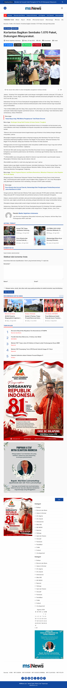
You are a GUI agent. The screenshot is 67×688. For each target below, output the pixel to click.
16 (45, 618)
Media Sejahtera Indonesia (28, 213)
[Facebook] (22, 678)
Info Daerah (50, 15)
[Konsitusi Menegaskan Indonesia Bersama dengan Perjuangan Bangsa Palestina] (53, 305)
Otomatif (38, 539)
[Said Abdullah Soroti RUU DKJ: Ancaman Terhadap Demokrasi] (33, 305)
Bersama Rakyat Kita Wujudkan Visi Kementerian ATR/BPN (29, 330)
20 (41, 621)
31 (35, 625)
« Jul (36, 627)
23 (46, 621)
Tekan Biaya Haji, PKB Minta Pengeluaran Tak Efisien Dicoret (25, 118)
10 (35, 618)
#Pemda (57, 19)
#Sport (23, 19)
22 (44, 621)
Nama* (6, 281)
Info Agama (42, 15)
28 (42, 623)
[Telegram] (41, 678)
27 (41, 623)
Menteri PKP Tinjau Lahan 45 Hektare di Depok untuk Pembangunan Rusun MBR (35, 343)
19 (39, 621)
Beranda (6, 672)
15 (44, 618)
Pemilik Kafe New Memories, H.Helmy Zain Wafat (26, 337)
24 (35, 623)
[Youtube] (32, 678)
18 (37, 621)
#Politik (29, 19)
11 (37, 618)
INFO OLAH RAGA (50, 672)
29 (44, 623)
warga (23, 150)
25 (37, 623)
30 (46, 623)
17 (35, 621)
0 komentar (47, 40)
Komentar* (7, 264)
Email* (36, 281)
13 (40, 618)
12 (38, 618)
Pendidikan (39, 544)
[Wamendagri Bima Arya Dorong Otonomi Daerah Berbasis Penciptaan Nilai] (39, 240)
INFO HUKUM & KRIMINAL (38, 672)
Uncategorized (9, 313)
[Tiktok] (38, 678)
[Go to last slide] (60, 296)
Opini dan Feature (41, 536)
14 (42, 618)
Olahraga (38, 533)
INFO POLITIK (60, 672)
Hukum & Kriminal (32, 15)
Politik (33, 313)
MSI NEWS (15, 28)
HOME (11, 672)
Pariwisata (39, 541)
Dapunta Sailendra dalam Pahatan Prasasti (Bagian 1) (27, 355)
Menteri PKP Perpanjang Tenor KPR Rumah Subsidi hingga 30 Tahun (32, 349)
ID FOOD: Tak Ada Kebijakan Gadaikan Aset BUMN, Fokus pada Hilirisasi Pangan (36, 2)
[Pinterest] (44, 678)
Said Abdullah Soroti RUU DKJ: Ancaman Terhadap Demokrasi (33, 318)
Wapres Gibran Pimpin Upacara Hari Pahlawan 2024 (12, 318)
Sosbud (38, 550)
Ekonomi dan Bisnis (19, 15)
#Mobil (17, 19)
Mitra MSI (39, 524)
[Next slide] (62, 296)
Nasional (13, 345)
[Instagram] (25, 678)
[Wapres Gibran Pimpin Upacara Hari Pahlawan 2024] (13, 305)
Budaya (10, 15)
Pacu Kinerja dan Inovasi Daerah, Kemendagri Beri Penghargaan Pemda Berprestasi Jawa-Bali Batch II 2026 (32, 188)
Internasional (59, 15)
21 (42, 621)
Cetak (56, 40)
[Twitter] (35, 678)
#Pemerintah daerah (38, 19)
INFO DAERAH (17, 672)
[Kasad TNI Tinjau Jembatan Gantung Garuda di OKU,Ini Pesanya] (9, 230)
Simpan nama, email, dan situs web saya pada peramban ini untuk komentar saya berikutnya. (34, 288)
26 (39, 623)
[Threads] (29, 678)
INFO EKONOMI (26, 672)
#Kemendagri (49, 19)
